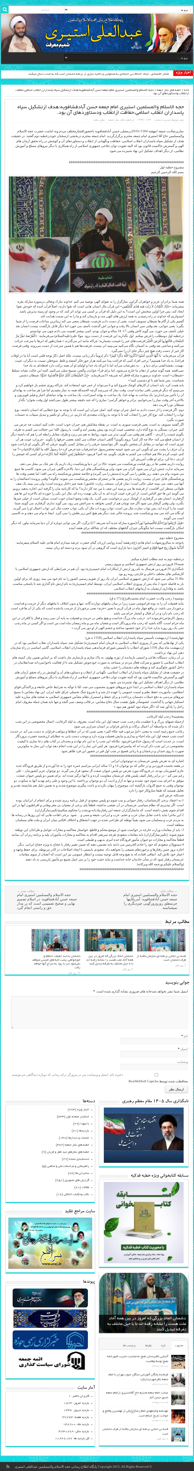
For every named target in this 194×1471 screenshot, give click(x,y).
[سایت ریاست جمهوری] (50, 1328)
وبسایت (182, 1062)
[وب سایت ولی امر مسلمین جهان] (50, 1307)
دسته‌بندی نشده (79, 1159)
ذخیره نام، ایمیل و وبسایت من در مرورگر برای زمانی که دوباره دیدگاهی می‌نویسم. (67, 1074)
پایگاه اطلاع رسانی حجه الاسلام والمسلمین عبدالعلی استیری (56, 1466)
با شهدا (84, 1123)
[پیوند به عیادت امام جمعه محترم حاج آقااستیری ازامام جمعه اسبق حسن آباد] (178, 1398)
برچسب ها (129, 1345)
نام (186, 1036)
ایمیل (184, 1049)
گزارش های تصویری (77, 1180)
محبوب (179, 1345)
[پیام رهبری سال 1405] (143, 1162)
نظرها (148, 1345)
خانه (186, 90)
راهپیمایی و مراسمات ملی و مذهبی (68, 1166)
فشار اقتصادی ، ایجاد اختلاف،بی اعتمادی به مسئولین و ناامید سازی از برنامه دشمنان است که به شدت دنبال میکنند (98, 74)
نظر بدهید (99, 119)
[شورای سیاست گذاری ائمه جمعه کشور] (50, 1370)
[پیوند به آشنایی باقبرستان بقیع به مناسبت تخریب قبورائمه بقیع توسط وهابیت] (178, 1362)
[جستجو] (5, 9)
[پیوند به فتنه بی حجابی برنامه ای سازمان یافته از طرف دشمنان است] (161, 940)
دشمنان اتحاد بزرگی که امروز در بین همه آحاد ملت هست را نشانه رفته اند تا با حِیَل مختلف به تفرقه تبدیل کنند (109, 960)
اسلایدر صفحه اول (77, 1116)
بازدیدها (84, 1131)
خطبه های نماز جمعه (169, 90)
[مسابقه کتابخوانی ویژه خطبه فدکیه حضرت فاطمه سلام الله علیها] (143, 1262)
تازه (163, 1345)
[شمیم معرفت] (97, 33)
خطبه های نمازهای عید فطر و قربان (68, 1152)
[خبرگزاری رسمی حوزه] (50, 1349)
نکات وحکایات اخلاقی (76, 1194)
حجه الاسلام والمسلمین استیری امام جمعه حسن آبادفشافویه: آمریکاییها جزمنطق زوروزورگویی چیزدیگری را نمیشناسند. (150, 899)
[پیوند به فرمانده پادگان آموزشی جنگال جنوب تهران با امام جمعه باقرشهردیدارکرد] (178, 1380)
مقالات (85, 1187)
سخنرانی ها (82, 1173)
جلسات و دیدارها (78, 1138)
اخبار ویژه (83, 1109)
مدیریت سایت (162, 119)
